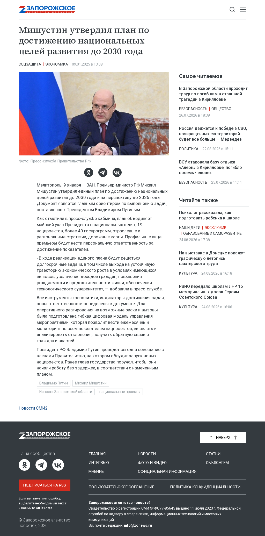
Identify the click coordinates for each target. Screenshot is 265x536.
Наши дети (189, 228)
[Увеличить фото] (94, 113)
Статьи (213, 454)
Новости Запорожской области (65, 392)
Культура (188, 273)
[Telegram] (102, 172)
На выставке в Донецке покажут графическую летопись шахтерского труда (212, 258)
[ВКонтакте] (117, 172)
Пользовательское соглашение (121, 487)
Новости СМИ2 (33, 408)
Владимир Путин (53, 383)
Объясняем (217, 462)
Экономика (56, 64)
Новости (147, 454)
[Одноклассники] (88, 172)
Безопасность (193, 109)
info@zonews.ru (138, 525)
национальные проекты (119, 392)
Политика (188, 149)
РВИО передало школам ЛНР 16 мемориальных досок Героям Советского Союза (211, 292)
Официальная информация (167, 471)
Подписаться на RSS (44, 485)
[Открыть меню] (243, 9)
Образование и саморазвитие (212, 233)
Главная (97, 454)
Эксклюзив (215, 228)
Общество (221, 109)
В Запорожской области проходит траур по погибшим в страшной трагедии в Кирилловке (213, 94)
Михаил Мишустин (91, 383)
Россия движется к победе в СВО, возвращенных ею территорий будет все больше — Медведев (213, 134)
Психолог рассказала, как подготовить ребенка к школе (209, 215)
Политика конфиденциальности (205, 487)
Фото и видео (152, 462)
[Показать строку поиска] (232, 9)
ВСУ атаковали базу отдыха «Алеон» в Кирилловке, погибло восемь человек (210, 167)
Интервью (99, 462)
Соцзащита (30, 64)
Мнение (96, 471)
